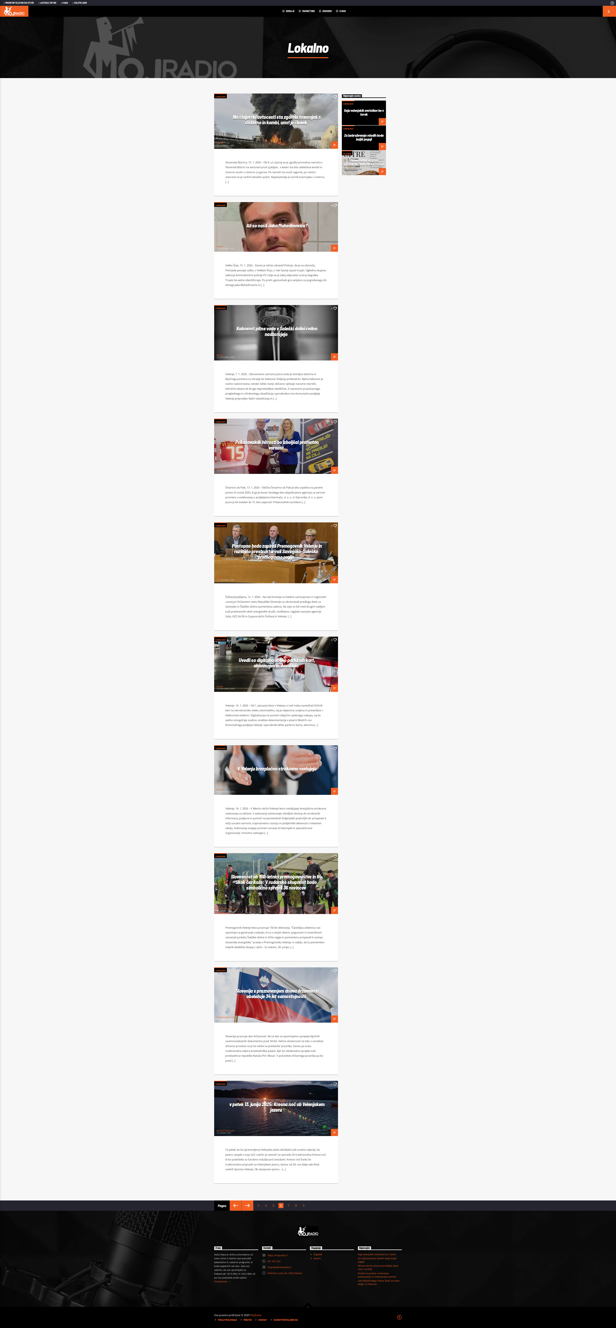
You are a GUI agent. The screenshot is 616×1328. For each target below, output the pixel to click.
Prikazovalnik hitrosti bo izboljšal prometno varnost (277, 445)
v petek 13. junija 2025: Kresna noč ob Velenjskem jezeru (277, 1107)
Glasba (347, 153)
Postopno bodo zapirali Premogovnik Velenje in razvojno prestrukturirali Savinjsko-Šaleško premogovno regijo (277, 551)
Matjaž (220, 143)
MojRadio (256, 1315)
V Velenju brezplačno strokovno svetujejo (277, 768)
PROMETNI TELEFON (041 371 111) (19, 2)
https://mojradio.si (277, 1255)
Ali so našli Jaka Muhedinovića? (277, 225)
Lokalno (220, 96)
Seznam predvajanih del (286, 1320)
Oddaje (290, 11)
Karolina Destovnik (226, 908)
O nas (65, 2)
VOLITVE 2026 (80, 2)
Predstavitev (221, 1281)
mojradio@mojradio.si (279, 1267)
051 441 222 (274, 1261)
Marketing (308, 11)
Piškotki (248, 1320)
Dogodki (327, 11)
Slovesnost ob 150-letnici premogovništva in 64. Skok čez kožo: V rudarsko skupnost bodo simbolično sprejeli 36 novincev (277, 882)
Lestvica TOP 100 (48, 2)
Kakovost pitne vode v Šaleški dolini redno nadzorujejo (276, 331)
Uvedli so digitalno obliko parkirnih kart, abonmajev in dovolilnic (277, 663)
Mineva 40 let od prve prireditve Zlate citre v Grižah (364, 162)
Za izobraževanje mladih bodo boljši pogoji (364, 137)
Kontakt (262, 1320)
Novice (317, 1258)
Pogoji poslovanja (227, 1320)
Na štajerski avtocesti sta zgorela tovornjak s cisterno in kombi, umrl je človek (277, 119)
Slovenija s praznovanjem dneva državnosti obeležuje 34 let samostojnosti (276, 993)
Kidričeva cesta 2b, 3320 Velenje (285, 1273)
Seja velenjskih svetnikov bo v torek (364, 112)
